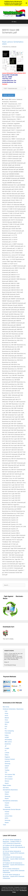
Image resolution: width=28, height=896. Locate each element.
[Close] (26, 3)
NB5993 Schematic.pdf (17, 323)
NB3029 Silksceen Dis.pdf (9, 305)
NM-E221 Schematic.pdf (9, 471)
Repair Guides (7, 785)
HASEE (7, 737)
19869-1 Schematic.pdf (18, 139)
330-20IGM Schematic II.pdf (13, 154)
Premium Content (10, 759)
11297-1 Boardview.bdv (10, 104)
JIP (5, 746)
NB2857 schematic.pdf (17, 298)
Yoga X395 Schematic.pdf (9, 570)
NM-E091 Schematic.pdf (18, 463)
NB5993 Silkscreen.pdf (8, 325)
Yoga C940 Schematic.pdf (9, 550)
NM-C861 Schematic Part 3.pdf (15, 412)
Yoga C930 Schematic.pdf (17, 548)
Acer (6, 711)
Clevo (6, 720)
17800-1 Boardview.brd (9, 119)
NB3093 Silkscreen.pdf (12, 316)
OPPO (6, 818)
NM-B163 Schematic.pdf (18, 358)
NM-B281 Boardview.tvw (18, 366)
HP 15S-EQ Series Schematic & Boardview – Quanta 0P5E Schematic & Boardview (13, 853)
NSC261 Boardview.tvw (18, 511)
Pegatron (7, 757)
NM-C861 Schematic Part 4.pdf (11, 415)
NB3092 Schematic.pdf (12, 309)
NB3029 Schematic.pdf (18, 303)
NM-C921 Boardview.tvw (18, 426)
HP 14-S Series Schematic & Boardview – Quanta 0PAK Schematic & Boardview (13, 870)
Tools (4, 824)
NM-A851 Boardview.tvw (18, 344)
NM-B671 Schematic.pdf (13, 377)
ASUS (6, 715)
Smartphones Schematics (10, 800)
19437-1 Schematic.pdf (18, 130)
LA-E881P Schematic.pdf (15, 246)
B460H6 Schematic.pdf (9, 161)
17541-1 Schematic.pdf (17, 117)
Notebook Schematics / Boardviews (13, 709)
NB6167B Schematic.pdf (9, 329)
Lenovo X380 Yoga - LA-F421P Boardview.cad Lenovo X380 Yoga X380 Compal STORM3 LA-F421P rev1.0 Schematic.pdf (13, 261)
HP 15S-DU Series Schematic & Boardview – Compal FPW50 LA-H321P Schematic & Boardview (12, 841)
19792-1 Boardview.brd (9, 132)
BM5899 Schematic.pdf (12, 178)
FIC (6, 728)
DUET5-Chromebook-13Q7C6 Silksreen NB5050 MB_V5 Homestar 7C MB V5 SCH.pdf (12, 222)
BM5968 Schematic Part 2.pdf (11, 185)
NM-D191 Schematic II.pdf (9, 432)
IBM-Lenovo (12, 99)
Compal (6, 99)
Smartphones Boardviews (10, 789)
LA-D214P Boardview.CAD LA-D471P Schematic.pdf (9, 240)
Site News (6, 787)
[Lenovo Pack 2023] (13, 71)
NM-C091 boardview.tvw (9, 384)
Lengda (7, 748)
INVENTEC (8, 744)
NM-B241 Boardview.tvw (9, 360)
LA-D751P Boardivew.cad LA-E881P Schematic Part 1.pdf (12, 244)
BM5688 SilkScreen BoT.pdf (10, 169)
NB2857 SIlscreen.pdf (8, 301)
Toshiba (7, 770)
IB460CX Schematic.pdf (9, 233)
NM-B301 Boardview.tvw (9, 369)
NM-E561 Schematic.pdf (18, 502)
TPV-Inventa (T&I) (10, 774)
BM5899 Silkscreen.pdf (14, 182)
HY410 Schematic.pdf (17, 231)
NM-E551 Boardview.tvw (18, 489)
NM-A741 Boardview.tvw (18, 338)
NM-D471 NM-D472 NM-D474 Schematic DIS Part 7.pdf (14, 448)
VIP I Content (8, 776)
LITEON (7, 752)
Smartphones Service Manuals (11, 809)
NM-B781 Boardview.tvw (18, 382)
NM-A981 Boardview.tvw (9, 347)
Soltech (7, 765)
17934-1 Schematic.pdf (18, 121)
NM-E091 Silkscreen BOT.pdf (10, 465)
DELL (6, 724)
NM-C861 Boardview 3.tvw (13, 404)
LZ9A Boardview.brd (8, 268)
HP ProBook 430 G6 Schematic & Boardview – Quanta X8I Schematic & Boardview (13, 864)
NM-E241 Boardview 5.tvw (13, 480)
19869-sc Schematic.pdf (9, 141)
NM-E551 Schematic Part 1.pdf (11, 491)
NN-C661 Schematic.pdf (18, 507)
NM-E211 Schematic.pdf (18, 469)
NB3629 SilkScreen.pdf (18, 318)
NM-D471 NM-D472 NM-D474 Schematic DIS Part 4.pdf (14, 441)
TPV (6, 772)
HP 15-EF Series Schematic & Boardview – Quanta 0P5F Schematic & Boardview (13, 876)
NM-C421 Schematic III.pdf (13, 388)
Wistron (7, 781)
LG (5, 750)
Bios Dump (6, 707)
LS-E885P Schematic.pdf (18, 266)
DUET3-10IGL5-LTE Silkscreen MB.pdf (13, 204)
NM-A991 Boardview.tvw (18, 353)
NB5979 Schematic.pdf (9, 320)
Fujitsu (6, 735)
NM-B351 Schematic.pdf (18, 371)
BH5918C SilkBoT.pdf (8, 165)
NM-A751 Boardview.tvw (9, 340)
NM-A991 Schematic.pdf (9, 355)
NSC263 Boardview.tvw (9, 513)
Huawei (7, 792)
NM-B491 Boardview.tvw (9, 373)
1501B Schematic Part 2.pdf (14, 110)
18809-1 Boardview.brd (15, 125)
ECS (6, 726)
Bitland (7, 717)
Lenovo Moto (8, 816)
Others (7, 755)
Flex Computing (9, 731)
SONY (6, 768)
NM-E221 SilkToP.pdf (15, 474)
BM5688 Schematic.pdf (16, 167)
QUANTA (7, 761)
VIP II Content (9, 779)
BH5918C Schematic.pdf (18, 163)
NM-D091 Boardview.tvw (18, 430)
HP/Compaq (8, 739)
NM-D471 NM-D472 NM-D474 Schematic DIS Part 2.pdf (13, 434)
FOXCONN (8, 733)
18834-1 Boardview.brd (9, 128)
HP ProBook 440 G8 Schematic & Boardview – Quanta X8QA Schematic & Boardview (14, 858)
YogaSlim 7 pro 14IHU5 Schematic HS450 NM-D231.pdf (13, 572)
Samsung (7, 763)
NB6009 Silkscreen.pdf (17, 327)
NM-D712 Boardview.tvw (18, 458)
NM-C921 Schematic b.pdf (9, 428)
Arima (6, 713)
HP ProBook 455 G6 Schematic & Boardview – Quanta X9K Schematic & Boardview (14, 847)
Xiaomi (7, 783)
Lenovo (7, 814)
